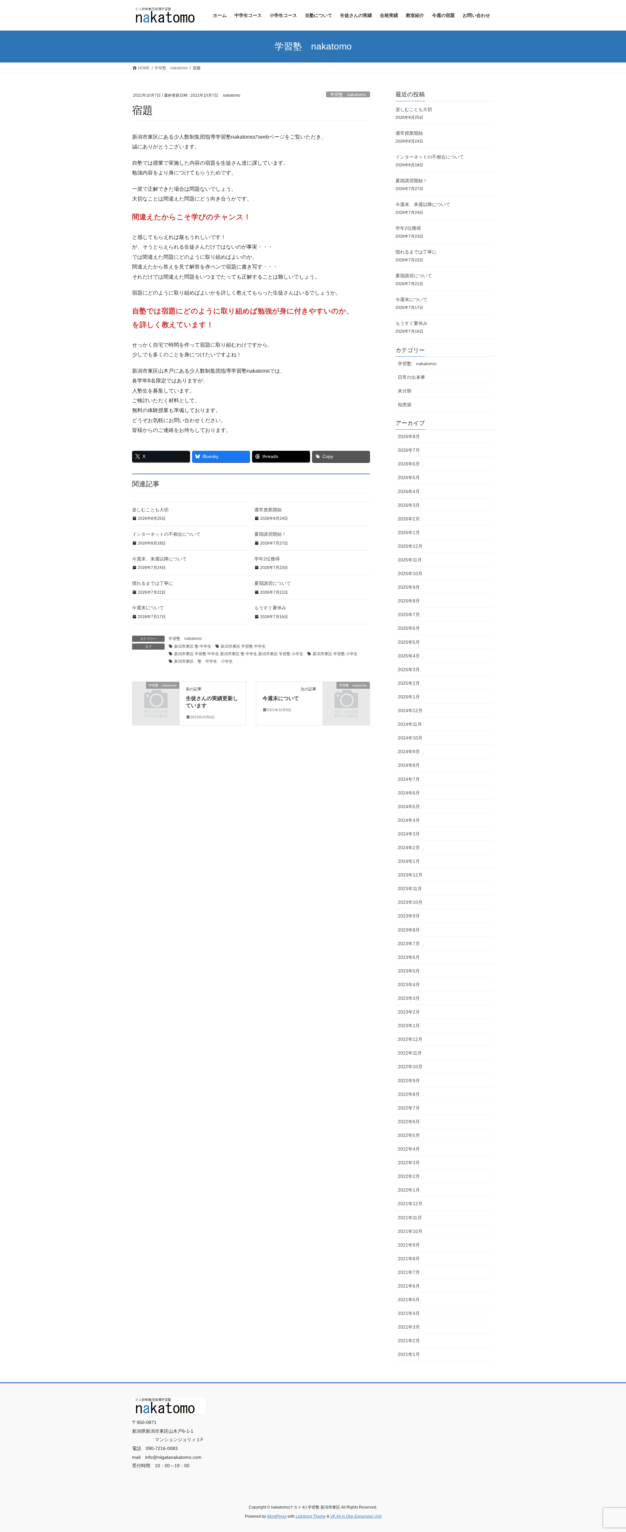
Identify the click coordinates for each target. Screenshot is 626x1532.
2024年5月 (409, 806)
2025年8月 (409, 600)
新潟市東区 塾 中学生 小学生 (203, 661)
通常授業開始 (268, 509)
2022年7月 (409, 1108)
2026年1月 (409, 532)
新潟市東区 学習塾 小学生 (335, 654)
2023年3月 (409, 998)
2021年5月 (409, 1299)
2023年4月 (409, 984)
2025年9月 (409, 587)
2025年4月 (409, 655)
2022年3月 (409, 1162)
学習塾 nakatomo (348, 94)
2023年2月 (409, 1011)
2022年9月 (409, 1080)
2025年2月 (409, 683)
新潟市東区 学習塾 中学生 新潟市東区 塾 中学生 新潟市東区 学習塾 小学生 (238, 654)
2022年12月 (410, 1039)
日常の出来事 (411, 377)
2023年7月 (409, 943)
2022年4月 (409, 1149)
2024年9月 (409, 751)
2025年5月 (409, 642)
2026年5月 (409, 477)
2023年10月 (410, 902)
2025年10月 (410, 573)
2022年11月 (410, 1053)
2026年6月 (409, 463)
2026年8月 (409, 436)
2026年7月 (409, 450)
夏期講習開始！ (270, 534)
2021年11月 (410, 1217)
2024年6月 (409, 792)
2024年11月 (410, 724)
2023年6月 (409, 957)
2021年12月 (410, 1203)
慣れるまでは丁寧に (152, 583)
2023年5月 (409, 970)
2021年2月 (409, 1340)
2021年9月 (409, 1245)
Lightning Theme (311, 1516)
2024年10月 (410, 737)
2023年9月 (409, 915)
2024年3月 (409, 833)
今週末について (148, 607)
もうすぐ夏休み (270, 607)
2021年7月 (409, 1272)
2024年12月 (410, 710)
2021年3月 (409, 1327)
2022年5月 (409, 1135)
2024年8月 (409, 765)
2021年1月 (409, 1354)
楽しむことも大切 (150, 509)
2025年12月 (410, 546)
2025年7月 (409, 614)
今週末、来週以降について (159, 558)
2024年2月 (409, 847)
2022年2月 (409, 1176)
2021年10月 (410, 1231)
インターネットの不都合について (166, 534)
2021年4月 (409, 1313)
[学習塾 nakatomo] (155, 695)
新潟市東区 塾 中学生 (192, 646)
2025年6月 (409, 628)
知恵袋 (404, 404)
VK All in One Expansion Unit (355, 1516)
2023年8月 (409, 929)
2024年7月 (409, 779)
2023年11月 (410, 888)
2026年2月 (409, 518)
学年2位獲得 (267, 558)
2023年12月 (410, 874)
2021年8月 (409, 1258)
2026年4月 (409, 491)
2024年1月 (409, 861)
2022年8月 (409, 1094)
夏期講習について (272, 583)
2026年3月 (409, 505)
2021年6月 (409, 1286)
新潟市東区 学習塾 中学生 (243, 646)
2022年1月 (409, 1190)
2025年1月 (409, 696)
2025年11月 (410, 559)
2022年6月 (409, 1121)
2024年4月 (409, 820)
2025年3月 (409, 669)
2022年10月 (410, 1066)
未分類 (404, 390)
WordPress (277, 1516)
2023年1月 (409, 1025)
